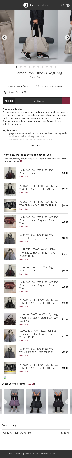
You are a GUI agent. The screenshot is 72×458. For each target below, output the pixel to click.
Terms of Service (47, 453)
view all (30, 384)
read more (36, 145)
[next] (67, 37)
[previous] (4, 37)
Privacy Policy (31, 453)
